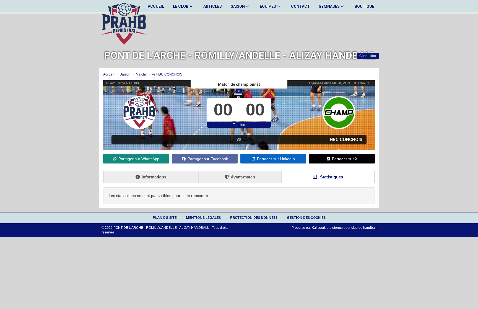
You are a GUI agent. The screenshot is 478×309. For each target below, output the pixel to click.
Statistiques (331, 177)
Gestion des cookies (306, 217)
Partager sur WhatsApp (138, 159)
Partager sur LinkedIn (276, 159)
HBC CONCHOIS (346, 139)
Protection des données (253, 217)
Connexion (367, 56)
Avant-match (243, 177)
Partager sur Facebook (208, 159)
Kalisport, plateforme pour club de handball (344, 228)
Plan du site (164, 217)
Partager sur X (344, 159)
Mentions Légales (203, 217)
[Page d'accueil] (124, 24)
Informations (154, 177)
